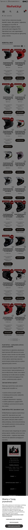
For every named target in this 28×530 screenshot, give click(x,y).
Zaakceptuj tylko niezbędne (14, 519)
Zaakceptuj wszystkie (14, 526)
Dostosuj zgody (14, 522)
